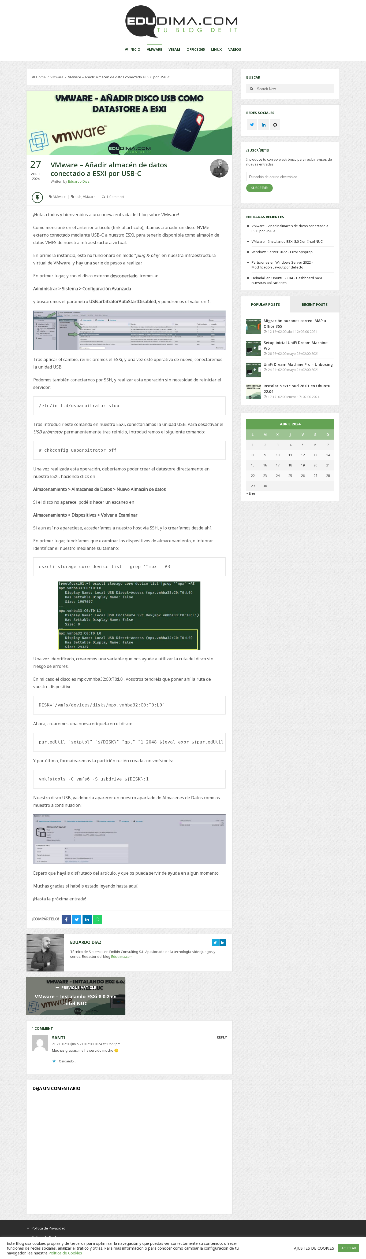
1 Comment (115, 196)
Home (41, 77)
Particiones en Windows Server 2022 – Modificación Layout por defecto (282, 265)
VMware (154, 49)
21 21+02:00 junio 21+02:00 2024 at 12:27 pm (86, 1044)
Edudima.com (122, 956)
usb (78, 196)
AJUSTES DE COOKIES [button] (314, 1248)
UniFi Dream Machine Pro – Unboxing (298, 364)
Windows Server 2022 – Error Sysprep (282, 251)
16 (265, 465)
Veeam (174, 49)
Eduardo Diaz (78, 181)
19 (303, 465)
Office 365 (195, 49)
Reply (222, 1037)
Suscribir (259, 188)
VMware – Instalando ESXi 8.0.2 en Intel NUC (287, 241)
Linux (216, 49)
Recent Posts (315, 304)
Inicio (134, 49)
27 (315, 475)
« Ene (250, 493)
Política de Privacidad (48, 1228)
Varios (234, 49)
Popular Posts (265, 304)
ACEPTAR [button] (348, 1248)
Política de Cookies (65, 1253)
